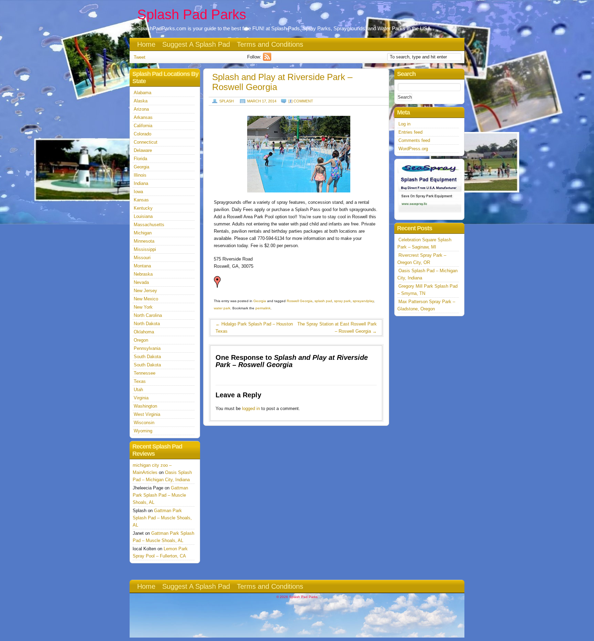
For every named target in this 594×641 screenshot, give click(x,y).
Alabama (142, 92)
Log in (404, 123)
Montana (142, 265)
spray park (342, 301)
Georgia (259, 301)
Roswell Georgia (299, 301)
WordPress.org (413, 148)
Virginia (141, 397)
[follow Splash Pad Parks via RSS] (268, 59)
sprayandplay (363, 301)
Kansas (141, 199)
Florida (140, 158)
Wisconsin (144, 422)
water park (222, 308)
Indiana (141, 183)
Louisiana (143, 216)
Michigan (143, 232)
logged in (251, 408)
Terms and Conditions (270, 44)
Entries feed (410, 132)
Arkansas (143, 117)
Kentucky (143, 208)
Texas (140, 381)
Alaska (140, 100)
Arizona (141, 109)
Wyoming (143, 430)
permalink (263, 308)
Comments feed (414, 140)
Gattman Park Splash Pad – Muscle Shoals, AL (160, 495)
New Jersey (145, 290)
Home (146, 44)
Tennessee (144, 373)
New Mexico (146, 298)
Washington (145, 406)
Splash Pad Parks (191, 14)
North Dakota (147, 323)
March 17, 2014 (261, 101)
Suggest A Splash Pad (196, 44)
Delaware (143, 150)
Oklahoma (144, 331)
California (143, 125)
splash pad (323, 301)
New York (143, 307)
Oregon (141, 340)
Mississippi (145, 249)
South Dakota (147, 356)
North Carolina (148, 315)
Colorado (142, 133)
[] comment (300, 101)
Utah (138, 389)
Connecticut (145, 142)
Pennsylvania (147, 348)
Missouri (142, 257)
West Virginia (147, 414)
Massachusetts (149, 224)
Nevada (141, 282)
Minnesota (144, 241)
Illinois (140, 175)
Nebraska (143, 274)
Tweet (139, 57)
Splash (226, 101)
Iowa (138, 191)
